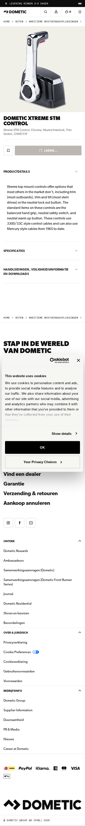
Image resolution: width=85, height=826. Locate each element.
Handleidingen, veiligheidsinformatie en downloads (36, 272)
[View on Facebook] (19, 523)
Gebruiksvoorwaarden (19, 671)
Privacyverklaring (15, 642)
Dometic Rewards (15, 551)
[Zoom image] (42, 69)
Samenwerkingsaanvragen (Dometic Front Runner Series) (37, 582)
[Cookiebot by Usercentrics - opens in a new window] (51, 360)
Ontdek (9, 541)
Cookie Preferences (17, 652)
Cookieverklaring (15, 662)
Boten (19, 21)
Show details (61, 433)
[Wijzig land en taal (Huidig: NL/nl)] (80, 3)
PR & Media (25, 729)
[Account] (56, 12)
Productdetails (16, 171)
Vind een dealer (22, 474)
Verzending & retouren (30, 493)
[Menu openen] (80, 12)
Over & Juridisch (15, 632)
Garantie (13, 484)
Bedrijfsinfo (12, 690)
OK (42, 447)
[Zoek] (45, 12)
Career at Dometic (29, 749)
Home (6, 21)
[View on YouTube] (31, 523)
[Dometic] (15, 11)
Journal (8, 594)
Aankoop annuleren (26, 503)
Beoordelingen (14, 623)
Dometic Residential (31, 603)
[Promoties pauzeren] (6, 3)
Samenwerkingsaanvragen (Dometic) (28, 570)
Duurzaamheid (13, 720)
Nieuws (22, 739)
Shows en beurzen (16, 613)
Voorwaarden (12, 681)
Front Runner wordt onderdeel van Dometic (40, 3)
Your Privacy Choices (40, 462)
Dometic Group (28, 700)
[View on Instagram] (8, 523)
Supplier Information (17, 710)
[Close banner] (78, 360)
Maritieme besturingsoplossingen (53, 21)
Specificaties (14, 251)
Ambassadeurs (13, 561)
